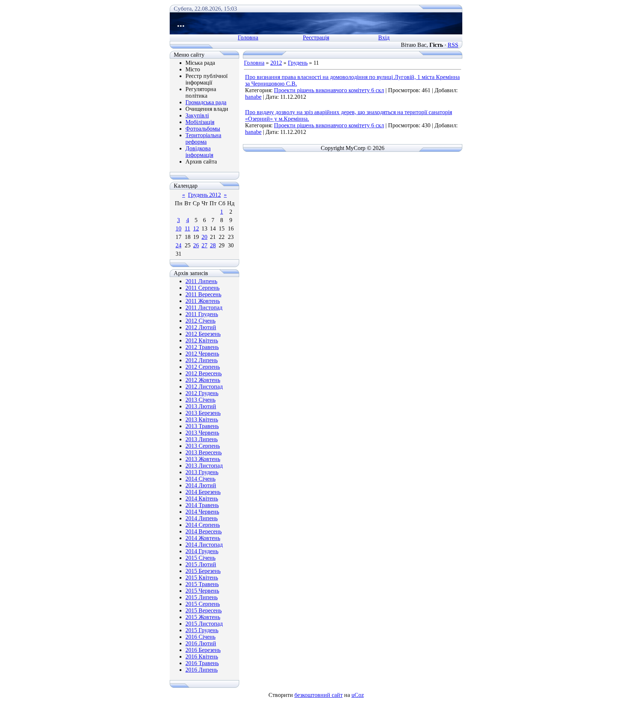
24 (178, 245)
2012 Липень (201, 360)
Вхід (384, 37)
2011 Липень (201, 281)
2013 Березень (203, 413)
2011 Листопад (203, 307)
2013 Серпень (202, 446)
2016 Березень (203, 650)
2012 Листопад (204, 386)
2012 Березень (203, 334)
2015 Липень (201, 597)
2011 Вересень (203, 294)
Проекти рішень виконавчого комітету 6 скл (329, 90)
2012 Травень (202, 347)
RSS (453, 45)
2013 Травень (202, 426)
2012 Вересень (203, 373)
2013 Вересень (203, 452)
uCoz (357, 695)
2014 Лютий (200, 485)
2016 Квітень (201, 656)
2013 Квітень (201, 419)
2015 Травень (202, 584)
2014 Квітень (201, 498)
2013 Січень (200, 400)
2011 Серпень (202, 288)
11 (187, 228)
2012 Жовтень (202, 380)
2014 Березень (203, 492)
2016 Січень (200, 637)
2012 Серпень (202, 367)
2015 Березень (203, 571)
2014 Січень (200, 479)
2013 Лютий (200, 406)
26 (196, 245)
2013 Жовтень (202, 459)
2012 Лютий (200, 327)
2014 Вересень (203, 531)
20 (204, 237)
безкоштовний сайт (318, 695)
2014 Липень (201, 518)
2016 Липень (201, 670)
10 (178, 228)
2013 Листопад (204, 465)
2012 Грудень (201, 393)
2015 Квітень (201, 577)
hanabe (253, 97)
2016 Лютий (200, 643)
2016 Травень (202, 663)
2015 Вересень (203, 610)
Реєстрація (316, 37)
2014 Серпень (202, 525)
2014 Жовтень (202, 538)
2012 (276, 63)
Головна (248, 37)
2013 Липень (201, 439)
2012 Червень (202, 353)
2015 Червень (202, 591)
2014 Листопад (204, 544)
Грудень (298, 63)
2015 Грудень (201, 630)
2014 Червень (202, 512)
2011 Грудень (201, 314)
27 (204, 245)
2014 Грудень (201, 551)
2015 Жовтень (202, 617)
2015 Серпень (202, 604)
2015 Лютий (200, 564)
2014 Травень (202, 505)
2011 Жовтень (202, 301)
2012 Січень (200, 321)
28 (213, 245)
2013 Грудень (201, 472)
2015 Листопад (204, 623)
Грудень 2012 (204, 195)
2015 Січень (200, 558)
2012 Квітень (201, 340)
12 (196, 228)
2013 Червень (202, 433)
